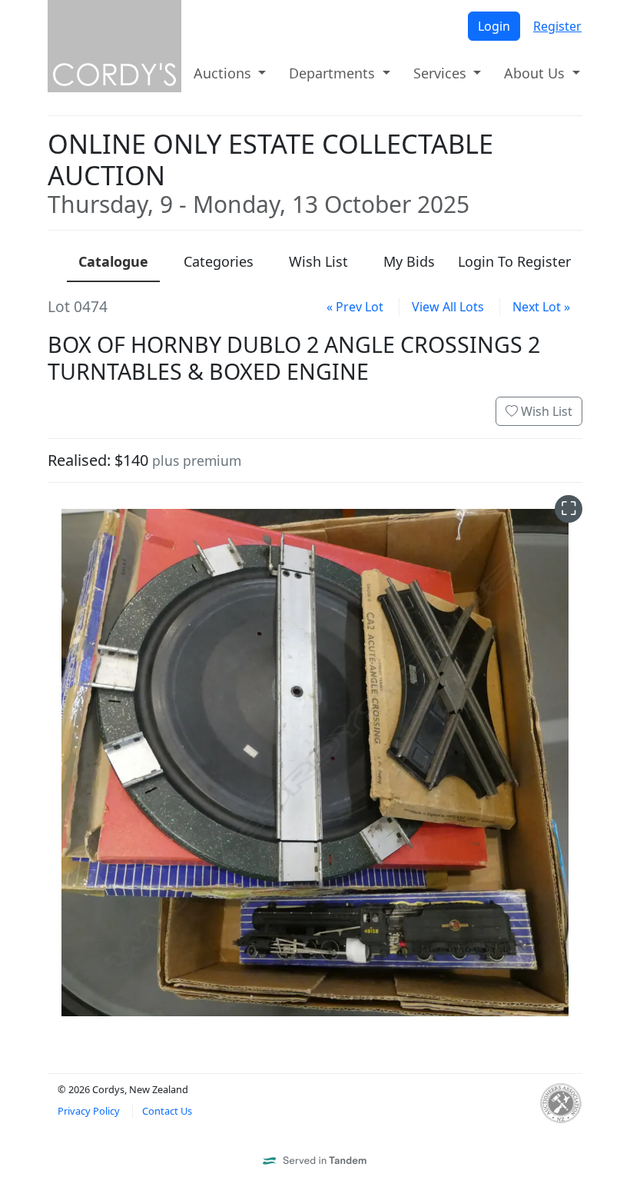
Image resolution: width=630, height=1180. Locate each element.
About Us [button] (536, 73)
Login (494, 26)
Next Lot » (541, 306)
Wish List (545, 411)
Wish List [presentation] (318, 261)
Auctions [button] (224, 73)
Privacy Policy (89, 1111)
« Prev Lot (355, 306)
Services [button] (441, 73)
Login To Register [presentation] (514, 261)
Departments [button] (334, 73)
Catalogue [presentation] (113, 261)
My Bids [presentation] (409, 261)
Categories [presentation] (219, 261)
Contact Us (167, 1111)
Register (557, 26)
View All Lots (448, 306)
